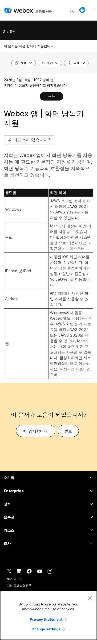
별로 (68, 431)
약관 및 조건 (14, 579)
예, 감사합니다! (35, 431)
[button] (82, 10)
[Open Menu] (92, 10)
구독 (51, 96)
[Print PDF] (36, 97)
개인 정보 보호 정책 (19, 585)
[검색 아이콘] (72, 11)
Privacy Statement (46, 619)
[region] (48, 615)
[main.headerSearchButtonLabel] (72, 9)
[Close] (90, 597)
